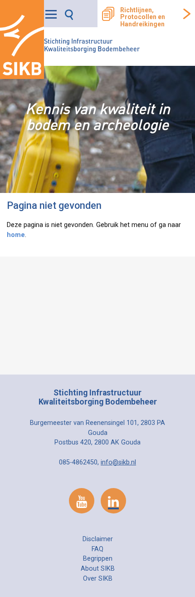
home (16, 235)
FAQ (97, 549)
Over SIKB (97, 578)
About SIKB (98, 568)
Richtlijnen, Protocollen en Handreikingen (142, 17)
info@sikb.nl (118, 462)
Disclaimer (98, 539)
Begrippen (97, 558)
